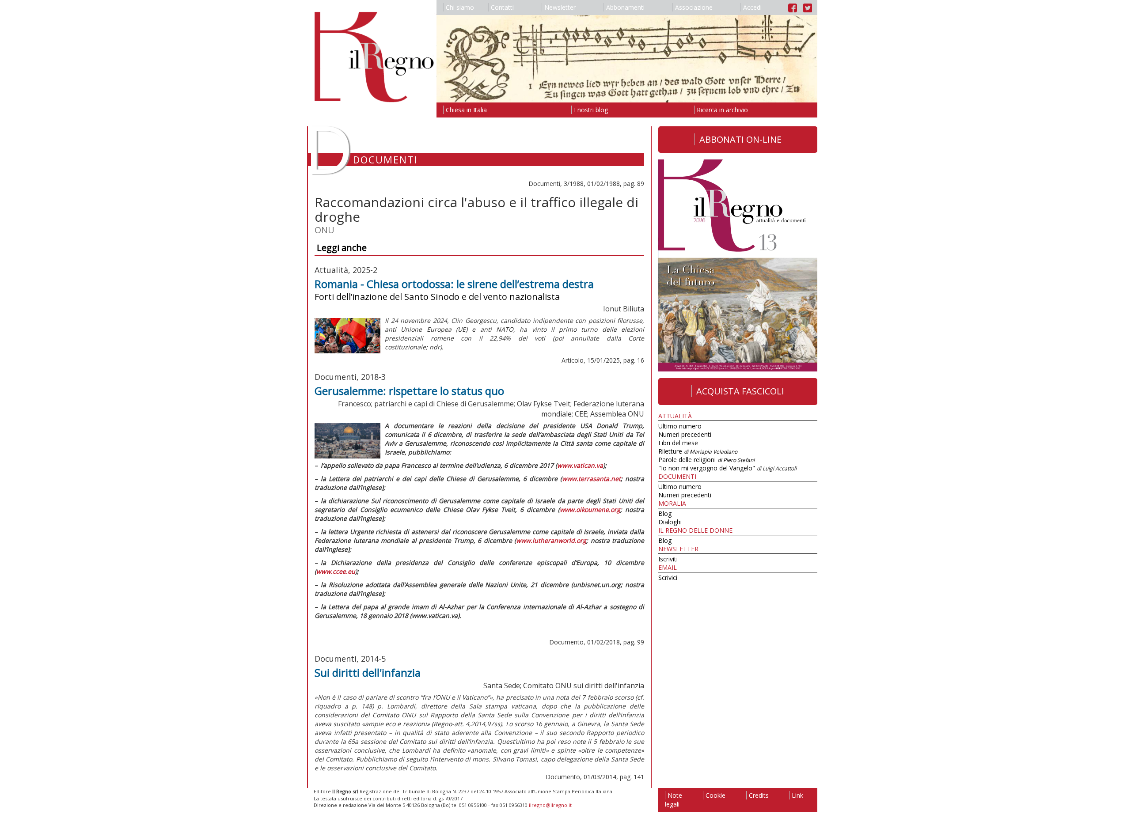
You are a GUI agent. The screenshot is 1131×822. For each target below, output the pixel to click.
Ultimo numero (680, 426)
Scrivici (667, 577)
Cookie (715, 795)
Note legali (673, 799)
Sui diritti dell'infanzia (368, 672)
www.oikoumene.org (590, 509)
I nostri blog (591, 110)
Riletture (697, 451)
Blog (665, 513)
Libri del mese (678, 443)
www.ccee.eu (335, 571)
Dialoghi (670, 522)
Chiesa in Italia (466, 110)
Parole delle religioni (706, 459)
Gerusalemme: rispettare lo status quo (409, 390)
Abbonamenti (625, 7)
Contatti (502, 7)
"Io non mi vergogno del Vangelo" (727, 468)
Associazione (694, 7)
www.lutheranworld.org (551, 540)
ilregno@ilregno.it (550, 805)
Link (797, 795)
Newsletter (560, 7)
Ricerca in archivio (722, 110)
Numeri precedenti (684, 434)
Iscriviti (668, 559)
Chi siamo (460, 7)
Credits (759, 795)
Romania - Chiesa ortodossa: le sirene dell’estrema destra (454, 284)
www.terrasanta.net (591, 478)
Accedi (752, 7)
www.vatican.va (580, 465)
